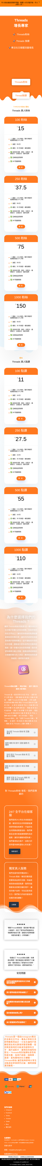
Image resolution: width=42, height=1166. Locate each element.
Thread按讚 (21, 95)
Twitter (8, 1121)
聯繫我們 (15, 851)
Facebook (9, 1113)
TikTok (8, 1116)
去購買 (14, 904)
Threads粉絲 (21, 82)
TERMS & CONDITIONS (27, 1156)
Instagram (9, 1110)
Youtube (8, 1118)
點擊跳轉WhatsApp (11, 1154)
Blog (7, 1124)
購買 (21, 167)
